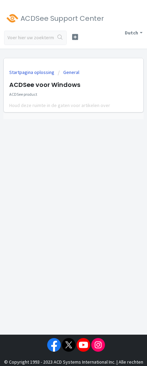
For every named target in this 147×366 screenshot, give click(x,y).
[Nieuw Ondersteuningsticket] (75, 37)
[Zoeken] (60, 38)
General (71, 72)
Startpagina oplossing (32, 72)
